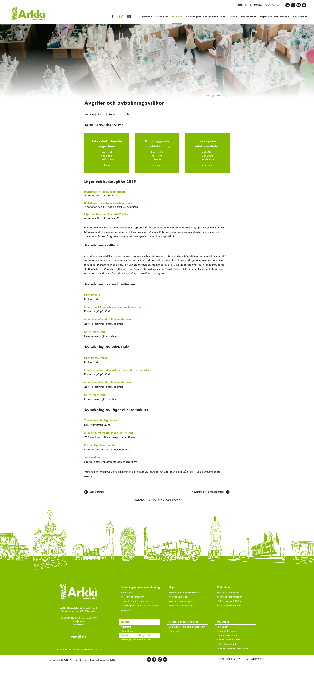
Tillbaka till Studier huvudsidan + (157, 499)
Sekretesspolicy (229, 659)
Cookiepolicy (254, 659)
